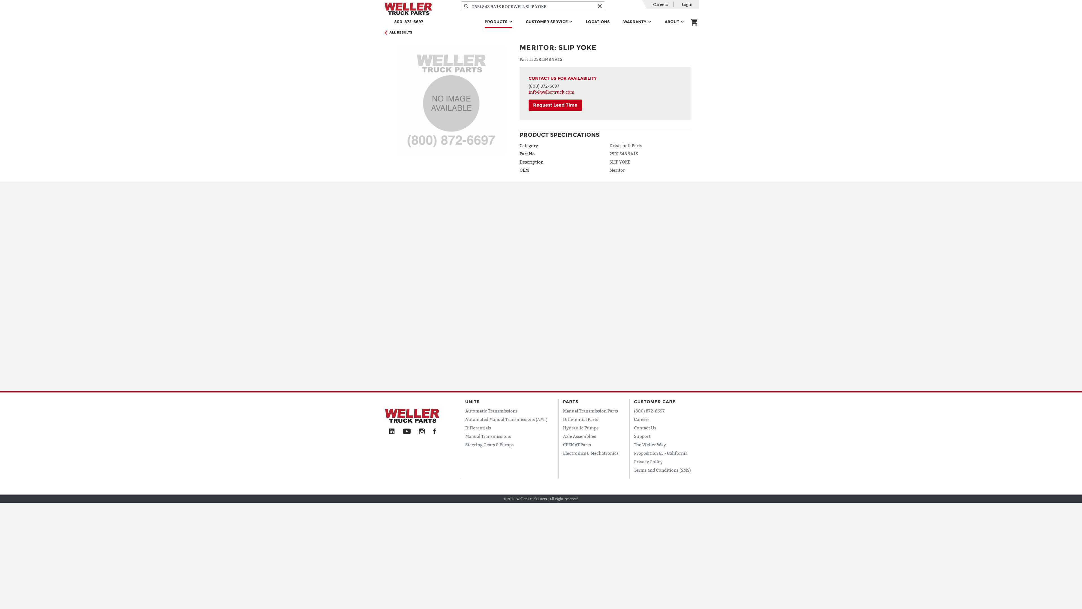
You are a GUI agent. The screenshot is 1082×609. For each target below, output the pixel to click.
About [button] (672, 21)
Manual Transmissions (488, 436)
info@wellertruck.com (552, 91)
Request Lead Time (555, 105)
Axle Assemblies (579, 436)
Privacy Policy (648, 461)
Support (642, 436)
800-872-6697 (408, 21)
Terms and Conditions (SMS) (662, 470)
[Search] (466, 6)
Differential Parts (580, 419)
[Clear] (599, 6)
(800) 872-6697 (544, 86)
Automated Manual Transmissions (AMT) (506, 419)
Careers (660, 4)
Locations (598, 21)
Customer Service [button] (547, 21)
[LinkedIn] (391, 431)
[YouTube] (407, 431)
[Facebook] (434, 431)
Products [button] (497, 21)
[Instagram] (422, 431)
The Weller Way (650, 444)
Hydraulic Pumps (580, 427)
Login (687, 4)
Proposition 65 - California (661, 453)
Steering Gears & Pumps (489, 444)
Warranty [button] (635, 21)
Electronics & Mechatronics (590, 453)
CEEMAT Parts (577, 444)
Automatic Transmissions (491, 410)
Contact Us (645, 427)
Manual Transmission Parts (590, 410)
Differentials (478, 427)
